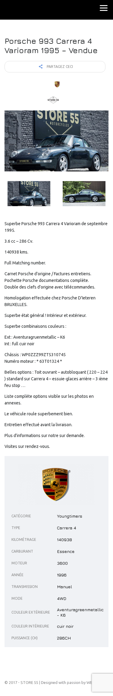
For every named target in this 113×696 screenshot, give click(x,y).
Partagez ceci (59, 67)
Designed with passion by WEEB (69, 682)
